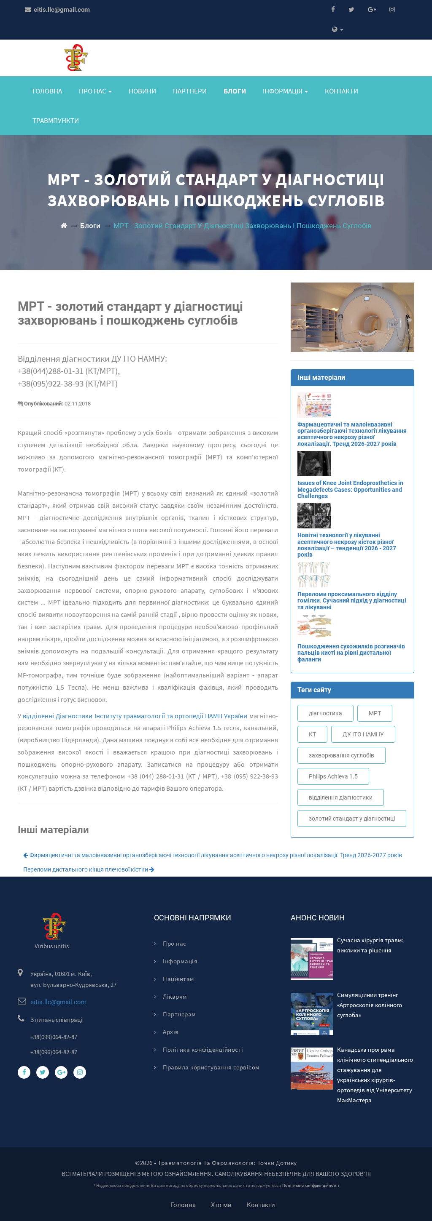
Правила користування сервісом (211, 1067)
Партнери (190, 91)
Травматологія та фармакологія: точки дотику (227, 1163)
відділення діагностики (341, 797)
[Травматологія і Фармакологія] (63, 225)
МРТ (375, 713)
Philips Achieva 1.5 (333, 776)
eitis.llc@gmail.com (61, 9)
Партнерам (179, 1014)
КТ (312, 734)
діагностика (325, 713)
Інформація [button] (283, 91)
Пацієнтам (178, 979)
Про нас (174, 943)
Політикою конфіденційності (310, 1185)
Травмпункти (55, 120)
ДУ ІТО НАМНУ (363, 734)
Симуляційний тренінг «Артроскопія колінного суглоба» (369, 1005)
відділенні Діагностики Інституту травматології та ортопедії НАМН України (135, 716)
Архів (170, 1032)
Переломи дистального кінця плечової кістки (86, 869)
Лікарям (174, 996)
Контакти (341, 91)
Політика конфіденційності (202, 1049)
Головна (47, 91)
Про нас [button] (93, 91)
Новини (142, 91)
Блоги (235, 91)
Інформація (179, 961)
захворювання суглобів (341, 755)
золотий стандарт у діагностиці (352, 818)
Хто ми (221, 1205)
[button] (338, 30)
